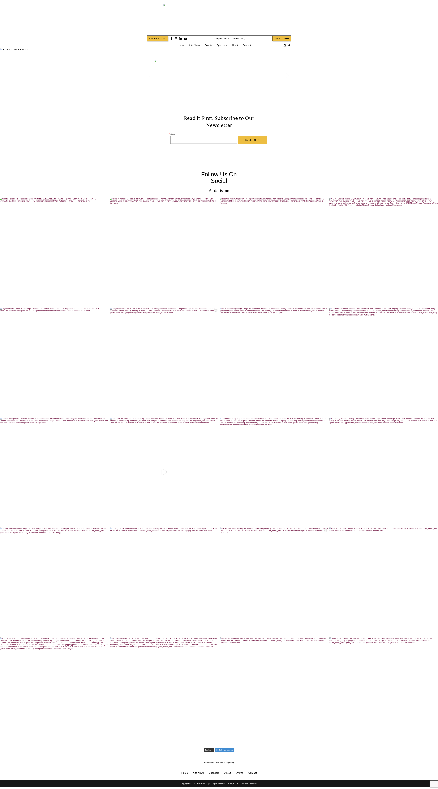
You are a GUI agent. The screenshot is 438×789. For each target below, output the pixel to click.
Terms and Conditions (248, 784)
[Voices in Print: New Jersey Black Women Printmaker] (164, 252)
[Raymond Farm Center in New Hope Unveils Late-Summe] (54, 362)
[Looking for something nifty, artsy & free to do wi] (274, 691)
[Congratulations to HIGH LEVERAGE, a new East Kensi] (164, 362)
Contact (246, 45)
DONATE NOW (282, 39)
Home (181, 45)
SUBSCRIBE (252, 139)
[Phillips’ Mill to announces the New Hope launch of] (54, 691)
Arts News (194, 45)
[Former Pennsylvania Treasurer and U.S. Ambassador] (54, 472)
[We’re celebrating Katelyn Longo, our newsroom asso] (274, 362)
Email (172, 134)
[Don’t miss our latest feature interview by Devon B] (164, 472)
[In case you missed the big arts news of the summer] (274, 582)
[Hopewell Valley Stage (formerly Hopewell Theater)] (274, 252)
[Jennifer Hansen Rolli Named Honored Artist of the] (54, 252)
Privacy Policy (232, 784)
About (235, 45)
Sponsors (222, 45)
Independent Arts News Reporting (229, 38)
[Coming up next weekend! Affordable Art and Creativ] (164, 582)
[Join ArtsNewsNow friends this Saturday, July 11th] (164, 691)
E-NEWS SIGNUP (157, 39)
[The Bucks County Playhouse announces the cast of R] (274, 472)
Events (208, 45)
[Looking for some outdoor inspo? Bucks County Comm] (54, 582)
